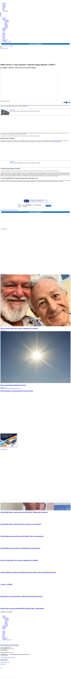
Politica (4, 7)
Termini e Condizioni (4, 659)
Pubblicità (4, 40)
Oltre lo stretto (5, 11)
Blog (3, 38)
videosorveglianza (57, 140)
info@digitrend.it (13, 657)
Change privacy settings (7, 41)
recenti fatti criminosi (27, 105)
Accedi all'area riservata (35, 43)
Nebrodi (4, 29)
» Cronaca (6, 48)
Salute (4, 36)
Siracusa (4, 5)
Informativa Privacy (3, 660)
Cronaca (4, 6)
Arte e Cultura (5, 39)
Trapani (6, 26)
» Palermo (2, 48)
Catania (4, 4)
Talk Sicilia (5, 10)
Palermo (4, 3)
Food (3, 9)
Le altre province (6, 19)
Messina (6, 23)
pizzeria (39, 141)
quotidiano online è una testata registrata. (9, 644)
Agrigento (6, 20)
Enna (6, 22)
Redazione (3, 101)
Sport (4, 8)
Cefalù (4, 30)
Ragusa (6, 24)
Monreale (4, 28)
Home (4, 32)
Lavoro (4, 37)
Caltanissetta (7, 21)
